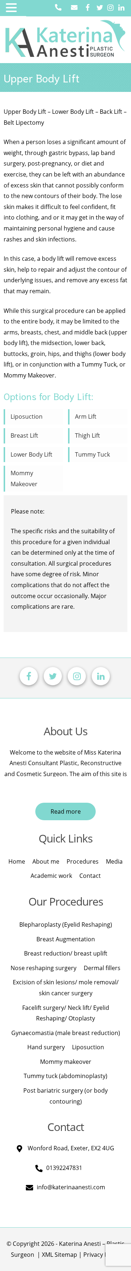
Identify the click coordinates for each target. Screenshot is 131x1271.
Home (16, 861)
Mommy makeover (65, 1062)
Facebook (90, 8)
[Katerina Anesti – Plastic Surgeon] (65, 36)
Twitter (101, 8)
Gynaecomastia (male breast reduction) (65, 1033)
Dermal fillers (102, 968)
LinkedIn (122, 8)
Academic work (51, 876)
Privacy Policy (101, 1255)
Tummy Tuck (92, 454)
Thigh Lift (87, 435)
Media (114, 861)
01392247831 (64, 1168)
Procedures (83, 861)
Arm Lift (85, 416)
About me (45, 861)
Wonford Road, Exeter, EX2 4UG (71, 1148)
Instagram (111, 8)
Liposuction (27, 416)
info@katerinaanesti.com (71, 1187)
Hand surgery (46, 1047)
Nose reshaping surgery (43, 968)
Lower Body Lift (31, 454)
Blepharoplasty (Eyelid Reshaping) (65, 925)
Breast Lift (24, 435)
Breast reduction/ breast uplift (65, 953)
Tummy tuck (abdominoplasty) (65, 1076)
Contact (90, 876)
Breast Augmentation (65, 939)
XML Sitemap (59, 1255)
